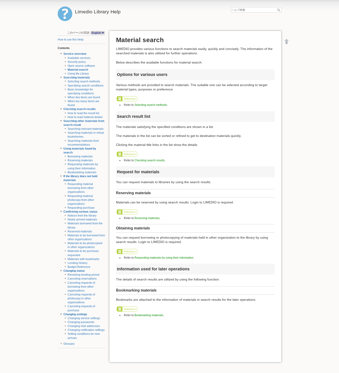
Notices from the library (82, 215)
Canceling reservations (82, 278)
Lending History (77, 263)
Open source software (81, 65)
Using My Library (78, 73)
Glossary (68, 343)
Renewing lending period (83, 274)
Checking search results (79, 109)
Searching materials (76, 77)
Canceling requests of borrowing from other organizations (81, 286)
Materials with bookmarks (83, 259)
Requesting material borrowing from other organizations (81, 188)
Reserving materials (80, 160)
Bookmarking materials (82, 172)
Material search (78, 69)
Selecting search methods (84, 81)
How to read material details (85, 117)
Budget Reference (79, 267)
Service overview (74, 53)
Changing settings (75, 314)
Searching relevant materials (86, 128)
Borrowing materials (80, 156)
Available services (79, 58)
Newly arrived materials (82, 219)
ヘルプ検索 (279, 10)
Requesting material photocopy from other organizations (81, 199)
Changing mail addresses (84, 326)
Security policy (77, 62)
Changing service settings (84, 318)
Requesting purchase (81, 207)
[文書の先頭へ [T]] (286, 41)
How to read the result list (83, 113)
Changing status (74, 270)
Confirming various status (80, 211)
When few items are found (84, 97)
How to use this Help (70, 39)
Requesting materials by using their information (163, 257)
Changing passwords (81, 322)
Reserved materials (80, 231)
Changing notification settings (86, 330)
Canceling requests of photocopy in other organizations (81, 298)
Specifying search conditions (86, 85)
